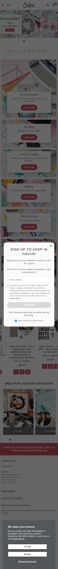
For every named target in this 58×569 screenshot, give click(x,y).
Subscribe (29, 305)
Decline (27, 554)
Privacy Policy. (18, 539)
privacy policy (15, 298)
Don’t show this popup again (30, 321)
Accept (27, 546)
